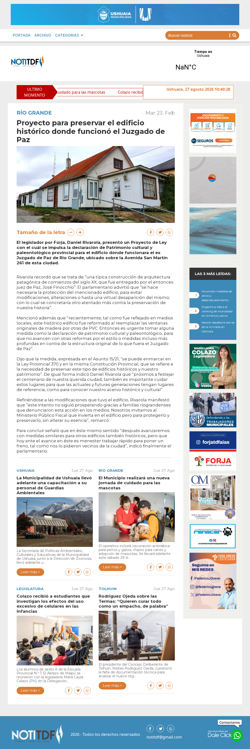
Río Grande (34, 113)
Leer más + (30, 572)
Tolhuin (108, 588)
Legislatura (30, 588)
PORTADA (22, 35)
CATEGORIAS (67, 35)
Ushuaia (25, 470)
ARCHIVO (42, 35)
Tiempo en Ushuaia (203, 63)
